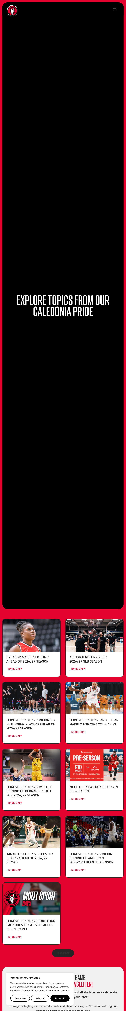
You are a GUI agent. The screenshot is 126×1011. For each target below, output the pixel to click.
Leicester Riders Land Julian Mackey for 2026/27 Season (94, 722)
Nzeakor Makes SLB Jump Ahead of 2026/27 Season (27, 659)
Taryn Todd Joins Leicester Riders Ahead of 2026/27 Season (29, 858)
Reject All (40, 998)
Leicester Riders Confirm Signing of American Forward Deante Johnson (91, 858)
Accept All (60, 998)
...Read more (14, 669)
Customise (20, 998)
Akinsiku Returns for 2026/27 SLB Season (88, 659)
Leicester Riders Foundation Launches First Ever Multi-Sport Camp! (30, 925)
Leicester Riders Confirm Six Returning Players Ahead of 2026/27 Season (30, 724)
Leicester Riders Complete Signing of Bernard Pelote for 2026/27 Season (29, 791)
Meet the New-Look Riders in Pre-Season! (93, 789)
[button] (114, 9)
